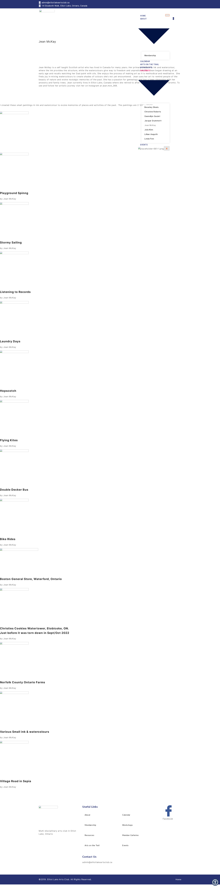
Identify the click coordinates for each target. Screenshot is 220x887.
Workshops (146, 67)
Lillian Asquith (151, 134)
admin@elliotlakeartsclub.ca (97, 862)
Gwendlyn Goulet (152, 116)
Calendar (145, 61)
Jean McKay (150, 125)
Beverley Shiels (152, 107)
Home (143, 16)
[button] (173, 18)
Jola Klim (149, 130)
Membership (150, 55)
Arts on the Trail (149, 64)
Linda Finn (149, 139)
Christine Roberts (153, 112)
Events (144, 145)
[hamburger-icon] (167, 15)
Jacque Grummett (153, 121)
